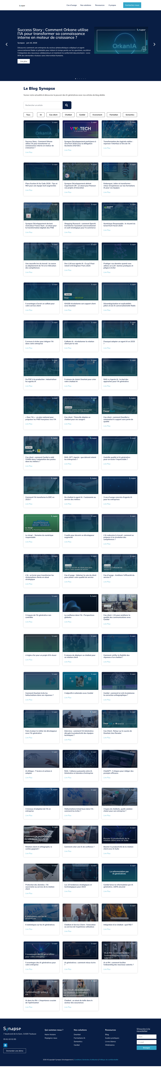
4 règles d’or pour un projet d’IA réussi (40, 655)
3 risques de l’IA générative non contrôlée (38, 616)
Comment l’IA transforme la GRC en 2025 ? (39, 498)
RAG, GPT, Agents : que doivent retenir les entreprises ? (80, 458)
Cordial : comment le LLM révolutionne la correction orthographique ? (119, 694)
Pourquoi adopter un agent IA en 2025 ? (119, 342)
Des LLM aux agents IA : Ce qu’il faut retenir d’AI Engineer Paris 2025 (79, 264)
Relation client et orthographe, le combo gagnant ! (38, 848)
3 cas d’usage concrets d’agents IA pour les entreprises (118, 498)
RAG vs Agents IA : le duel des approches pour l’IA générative (116, 380)
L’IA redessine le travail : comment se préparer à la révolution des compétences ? (119, 537)
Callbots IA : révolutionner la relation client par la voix (79, 342)
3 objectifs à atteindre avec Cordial (78, 693)
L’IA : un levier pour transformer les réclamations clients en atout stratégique (39, 577)
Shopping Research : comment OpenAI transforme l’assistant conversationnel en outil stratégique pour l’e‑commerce (80, 225)
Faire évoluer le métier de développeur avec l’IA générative (41, 732)
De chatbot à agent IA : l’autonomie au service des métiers (80, 498)
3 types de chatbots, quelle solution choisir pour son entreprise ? (118, 810)
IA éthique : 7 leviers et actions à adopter (38, 772)
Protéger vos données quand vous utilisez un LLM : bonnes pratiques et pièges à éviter (118, 265)
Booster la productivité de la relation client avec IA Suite (118, 848)
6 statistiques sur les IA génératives (40, 925)
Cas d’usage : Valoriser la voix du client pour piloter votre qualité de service (80, 576)
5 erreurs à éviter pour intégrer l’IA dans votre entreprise (39, 342)
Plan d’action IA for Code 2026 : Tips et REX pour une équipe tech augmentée (41, 184)
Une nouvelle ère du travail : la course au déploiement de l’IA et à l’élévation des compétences (40, 265)
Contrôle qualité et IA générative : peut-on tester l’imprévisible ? (117, 458)
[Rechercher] (67, 105)
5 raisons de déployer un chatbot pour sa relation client (79, 656)
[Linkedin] (5, 1045)
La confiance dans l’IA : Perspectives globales (79, 616)
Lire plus (28, 152)
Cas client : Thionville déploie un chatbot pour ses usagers (77, 418)
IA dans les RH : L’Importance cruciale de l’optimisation (40, 1001)
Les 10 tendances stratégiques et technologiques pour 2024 (78, 886)
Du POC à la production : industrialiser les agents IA (41, 380)
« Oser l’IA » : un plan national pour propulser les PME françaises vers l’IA (40, 418)
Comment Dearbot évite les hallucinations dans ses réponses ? (39, 694)
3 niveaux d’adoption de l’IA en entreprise (38, 810)
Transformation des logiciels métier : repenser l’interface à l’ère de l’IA (118, 142)
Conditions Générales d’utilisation (86, 1060)
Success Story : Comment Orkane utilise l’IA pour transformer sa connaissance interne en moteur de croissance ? (53, 33)
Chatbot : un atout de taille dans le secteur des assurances (78, 1001)
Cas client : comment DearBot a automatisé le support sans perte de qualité (118, 419)
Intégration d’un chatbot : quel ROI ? (118, 925)
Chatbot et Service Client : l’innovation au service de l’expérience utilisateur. (80, 926)
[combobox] (43, 105)
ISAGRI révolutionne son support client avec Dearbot (80, 304)
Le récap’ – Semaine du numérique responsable (39, 536)
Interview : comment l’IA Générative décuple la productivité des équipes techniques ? (79, 733)
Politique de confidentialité (108, 1060)
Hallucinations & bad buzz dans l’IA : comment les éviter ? (79, 810)
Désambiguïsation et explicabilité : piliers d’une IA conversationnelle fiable (119, 304)
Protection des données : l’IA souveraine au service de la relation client (39, 887)
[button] (7, 44)
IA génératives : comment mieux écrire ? (80, 963)
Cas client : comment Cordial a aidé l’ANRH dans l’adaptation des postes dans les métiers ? (40, 459)
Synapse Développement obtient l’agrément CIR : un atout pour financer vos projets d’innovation (80, 185)
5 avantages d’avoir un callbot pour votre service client (40, 304)
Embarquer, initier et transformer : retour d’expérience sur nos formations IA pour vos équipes (119, 185)
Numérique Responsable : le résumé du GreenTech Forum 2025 (119, 224)
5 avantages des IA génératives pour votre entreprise (40, 963)
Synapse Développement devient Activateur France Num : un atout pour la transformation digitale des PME (41, 225)
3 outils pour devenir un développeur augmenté (79, 536)
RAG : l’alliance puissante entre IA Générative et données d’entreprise (78, 772)
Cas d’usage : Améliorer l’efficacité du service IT (119, 576)
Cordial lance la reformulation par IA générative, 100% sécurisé (118, 886)
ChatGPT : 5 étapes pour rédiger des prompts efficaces (119, 772)
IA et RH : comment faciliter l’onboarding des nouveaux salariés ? (119, 963)
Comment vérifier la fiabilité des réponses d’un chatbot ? (117, 656)
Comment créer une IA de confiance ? (79, 847)
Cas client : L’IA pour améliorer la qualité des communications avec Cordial (117, 617)
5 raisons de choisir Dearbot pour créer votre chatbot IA (80, 380)
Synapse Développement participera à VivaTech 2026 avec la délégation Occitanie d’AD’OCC (80, 143)
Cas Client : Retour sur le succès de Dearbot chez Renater (118, 732)
